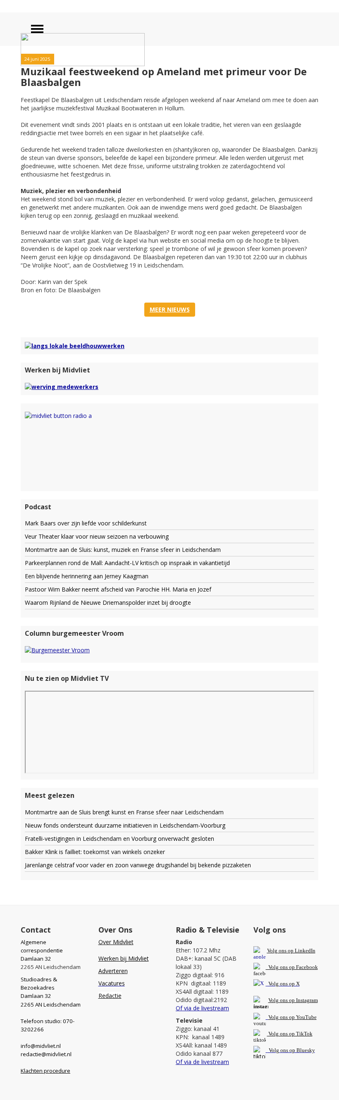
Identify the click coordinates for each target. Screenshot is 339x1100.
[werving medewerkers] (61, 386)
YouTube (306, 1017)
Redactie (110, 996)
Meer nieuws (170, 309)
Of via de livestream (202, 1008)
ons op (287, 1017)
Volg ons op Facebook (292, 967)
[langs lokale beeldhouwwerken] (74, 345)
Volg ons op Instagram (293, 1000)
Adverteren (113, 971)
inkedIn (291, 950)
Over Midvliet (116, 942)
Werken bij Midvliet (123, 958)
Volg (274, 1017)
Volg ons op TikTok (290, 1034)
